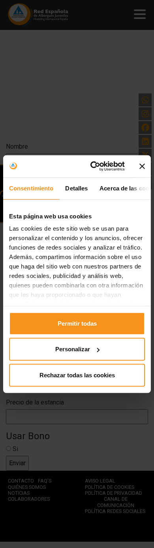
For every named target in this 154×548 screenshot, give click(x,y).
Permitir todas (77, 323)
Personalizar (72, 349)
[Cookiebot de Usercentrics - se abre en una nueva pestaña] (93, 166)
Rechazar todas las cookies (77, 374)
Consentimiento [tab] (31, 188)
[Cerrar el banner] (142, 166)
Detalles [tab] (76, 188)
